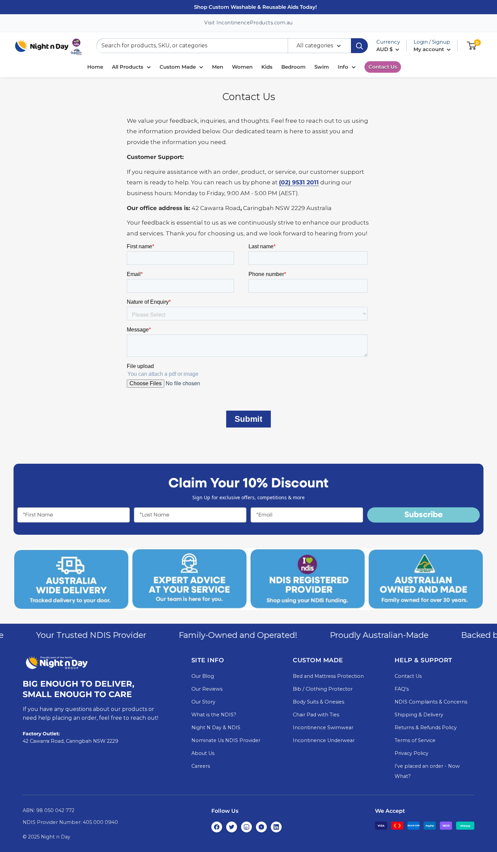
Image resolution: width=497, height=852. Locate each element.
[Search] (359, 45)
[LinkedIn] (276, 827)
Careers (200, 766)
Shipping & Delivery (419, 715)
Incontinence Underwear (324, 740)
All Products (127, 67)
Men (217, 67)
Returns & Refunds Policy (426, 727)
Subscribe (423, 515)
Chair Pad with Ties (316, 715)
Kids (267, 67)
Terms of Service (415, 740)
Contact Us (383, 67)
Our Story (203, 702)
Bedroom (293, 67)
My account (429, 49)
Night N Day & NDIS (215, 727)
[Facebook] (216, 827)
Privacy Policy (411, 753)
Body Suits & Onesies (318, 702)
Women (242, 67)
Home (95, 67)
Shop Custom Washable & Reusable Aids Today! (255, 7)
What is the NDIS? (213, 715)
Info (343, 67)
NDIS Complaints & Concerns (431, 702)
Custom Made (178, 67)
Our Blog (202, 676)
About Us (202, 753)
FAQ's (402, 689)
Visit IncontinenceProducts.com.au (248, 23)
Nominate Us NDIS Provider (225, 740)
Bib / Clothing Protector (323, 689)
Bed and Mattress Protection (328, 676)
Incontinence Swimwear (323, 727)
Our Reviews (206, 689)
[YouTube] (261, 827)
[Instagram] (246, 827)
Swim (321, 67)
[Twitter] (231, 827)
